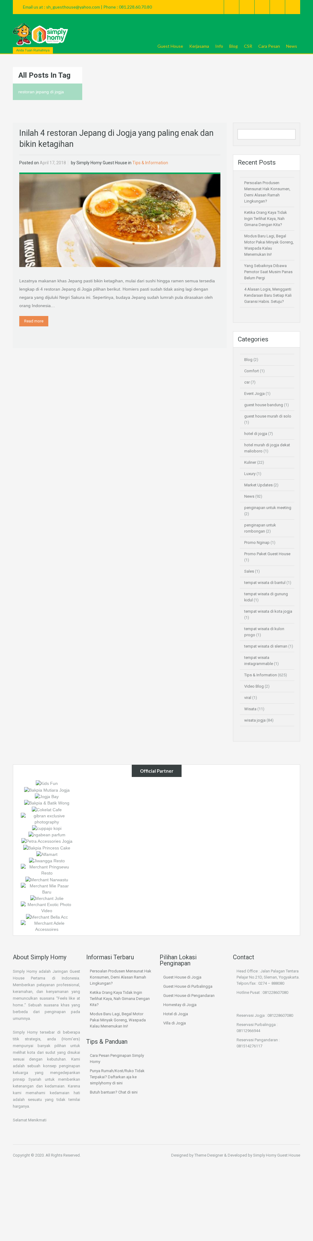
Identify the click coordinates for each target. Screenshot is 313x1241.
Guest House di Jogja (182, 977)
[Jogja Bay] (47, 796)
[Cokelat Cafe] (47, 809)
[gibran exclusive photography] (47, 818)
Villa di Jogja (174, 1023)
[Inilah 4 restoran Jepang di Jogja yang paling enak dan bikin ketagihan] (119, 220)
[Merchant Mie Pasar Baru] (47, 888)
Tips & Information (150, 162)
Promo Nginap (257, 542)
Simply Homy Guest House (101, 162)
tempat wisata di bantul (264, 582)
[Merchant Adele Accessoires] (47, 925)
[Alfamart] (46, 854)
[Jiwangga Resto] (47, 860)
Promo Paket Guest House (267, 554)
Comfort (251, 371)
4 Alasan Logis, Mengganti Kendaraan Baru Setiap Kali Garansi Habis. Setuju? (268, 295)
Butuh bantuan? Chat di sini (114, 1092)
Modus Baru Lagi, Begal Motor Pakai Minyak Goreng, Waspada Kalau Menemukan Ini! (118, 1020)
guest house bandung (263, 405)
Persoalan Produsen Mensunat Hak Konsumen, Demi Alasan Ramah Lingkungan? (120, 977)
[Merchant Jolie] (47, 898)
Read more (33, 321)
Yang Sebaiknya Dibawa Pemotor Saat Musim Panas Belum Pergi (268, 271)
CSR (248, 46)
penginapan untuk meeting (267, 507)
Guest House (170, 46)
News (291, 46)
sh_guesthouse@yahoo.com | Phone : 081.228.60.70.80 (99, 6)
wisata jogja (255, 720)
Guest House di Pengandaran (189, 995)
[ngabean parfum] (46, 834)
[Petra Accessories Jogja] (46, 840)
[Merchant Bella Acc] (47, 916)
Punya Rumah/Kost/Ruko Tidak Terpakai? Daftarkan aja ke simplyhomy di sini (117, 1076)
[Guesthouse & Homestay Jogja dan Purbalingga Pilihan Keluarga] (40, 34)
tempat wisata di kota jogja (268, 611)
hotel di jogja (255, 433)
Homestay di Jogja (180, 1004)
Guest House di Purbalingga (187, 986)
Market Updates (258, 485)
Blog (233, 46)
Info (219, 46)
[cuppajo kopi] (46, 828)
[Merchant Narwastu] (46, 879)
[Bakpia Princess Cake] (46, 847)
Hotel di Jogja (175, 1014)
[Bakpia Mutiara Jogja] (47, 789)
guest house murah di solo (267, 416)
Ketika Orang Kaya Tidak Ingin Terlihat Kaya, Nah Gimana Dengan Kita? (265, 218)
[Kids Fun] (47, 783)
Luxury (250, 473)
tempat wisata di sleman (265, 646)
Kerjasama (199, 46)
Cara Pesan (269, 46)
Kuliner (250, 462)
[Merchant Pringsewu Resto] (47, 869)
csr (247, 382)
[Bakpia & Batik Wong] (46, 802)
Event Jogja (254, 393)
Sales (249, 571)
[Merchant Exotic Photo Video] (47, 907)
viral (247, 697)
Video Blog (254, 686)
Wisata (250, 709)
